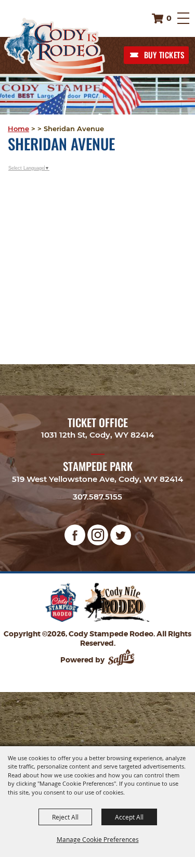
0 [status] (169, 18)
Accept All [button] (129, 817)
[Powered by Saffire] (122, 659)
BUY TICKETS (164, 54)
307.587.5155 (97, 497)
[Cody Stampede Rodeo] (54, 50)
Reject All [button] (65, 817)
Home (18, 128)
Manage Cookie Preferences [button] (98, 839)
